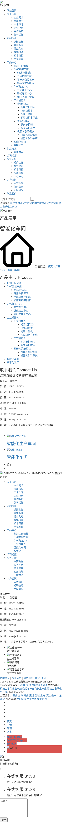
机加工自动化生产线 (21, 203)
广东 (59, 695)
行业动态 (18, 48)
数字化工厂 (20, 145)
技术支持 (18, 55)
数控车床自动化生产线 (44, 203)
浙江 (48, 695)
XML (44, 678)
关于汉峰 (12, 14)
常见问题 (18, 58)
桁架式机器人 (28, 107)
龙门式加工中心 (25, 96)
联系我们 (12, 193)
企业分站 (16, 678)
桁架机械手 (27, 110)
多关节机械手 (28, 127)
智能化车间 (20, 141)
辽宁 (2, 698)
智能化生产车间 (21, 443)
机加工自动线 (21, 65)
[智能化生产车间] (17, 435)
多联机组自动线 (29, 117)
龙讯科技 (21, 698)
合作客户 (18, 31)
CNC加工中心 (21, 86)
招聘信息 (18, 186)
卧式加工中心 (24, 93)
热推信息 (5, 678)
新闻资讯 (12, 38)
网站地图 (28, 678)
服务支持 (12, 159)
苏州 (20, 695)
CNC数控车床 (21, 69)
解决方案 (12, 148)
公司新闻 (18, 45)
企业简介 (18, 17)
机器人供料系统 (29, 138)
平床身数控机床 (25, 79)
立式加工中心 (24, 90)
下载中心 (18, 176)
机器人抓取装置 (29, 134)
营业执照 (42, 698)
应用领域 (18, 172)
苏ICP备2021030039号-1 (33, 685)
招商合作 (18, 162)
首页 (50, 266)
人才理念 (18, 183)
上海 (42, 695)
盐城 (37, 695)
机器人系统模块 (25, 131)
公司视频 (12, 155)
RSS (37, 678)
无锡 (31, 695)
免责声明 (32, 698)
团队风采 (18, 190)
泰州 (15, 695)
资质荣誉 (18, 20)
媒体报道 (18, 52)
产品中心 (12, 62)
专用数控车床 (24, 76)
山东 (53, 695)
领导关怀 (18, 34)
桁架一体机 (27, 114)
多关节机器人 (28, 124)
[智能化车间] (14, 449)
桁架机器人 (23, 103)
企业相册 (18, 27)
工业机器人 (20, 100)
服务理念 (18, 165)
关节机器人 (23, 121)
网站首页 (12, 10)
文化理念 (18, 24)
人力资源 (12, 179)
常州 (26, 695)
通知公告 (18, 41)
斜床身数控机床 (25, 83)
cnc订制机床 (24, 72)
